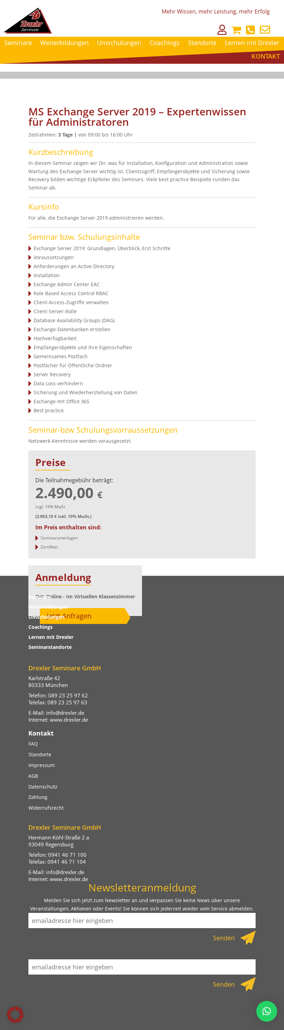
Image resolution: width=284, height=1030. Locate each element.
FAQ (33, 743)
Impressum (41, 765)
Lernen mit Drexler (252, 42)
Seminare (18, 42)
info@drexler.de (65, 712)
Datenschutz (42, 786)
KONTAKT (265, 56)
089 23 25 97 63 (67, 702)
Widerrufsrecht (46, 807)
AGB (33, 776)
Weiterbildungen (64, 42)
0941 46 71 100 (67, 854)
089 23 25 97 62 (68, 695)
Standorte (202, 42)
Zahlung (37, 797)
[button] (15, 1015)
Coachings (165, 42)
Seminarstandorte (50, 647)
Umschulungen (119, 42)
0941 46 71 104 (66, 861)
